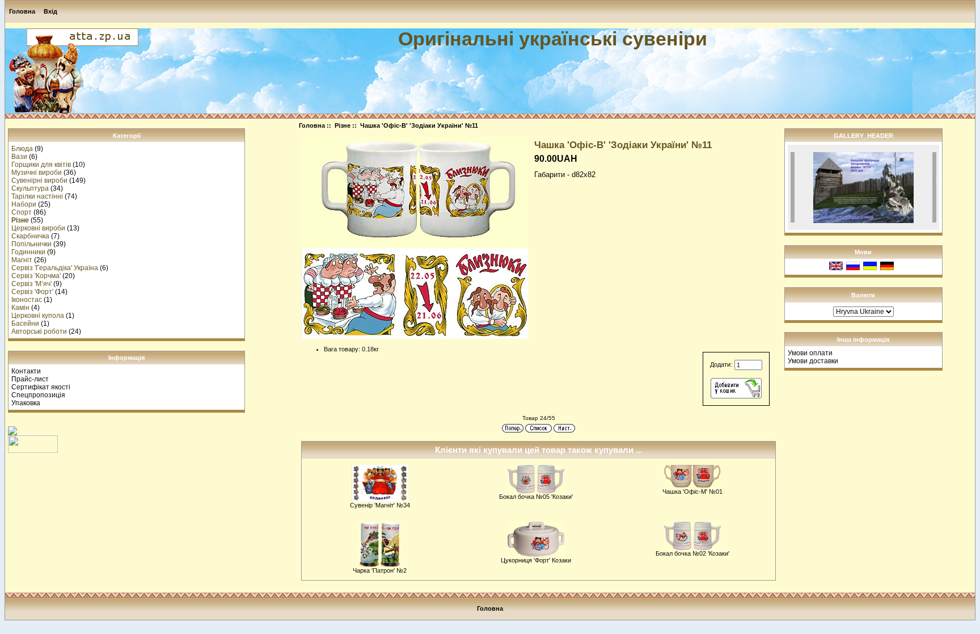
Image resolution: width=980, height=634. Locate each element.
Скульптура (30, 188)
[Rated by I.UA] (33, 450)
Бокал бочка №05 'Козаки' (536, 496)
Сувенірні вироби (39, 180)
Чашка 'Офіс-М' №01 (692, 491)
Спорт (21, 212)
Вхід (50, 11)
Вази (19, 157)
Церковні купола (37, 316)
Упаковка (25, 403)
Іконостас (26, 300)
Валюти (863, 295)
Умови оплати (810, 353)
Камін (20, 308)
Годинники (28, 252)
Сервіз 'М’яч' (31, 284)
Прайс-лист (30, 379)
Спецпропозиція (38, 395)
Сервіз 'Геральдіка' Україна (54, 268)
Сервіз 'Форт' (32, 292)
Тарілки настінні (37, 196)
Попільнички (31, 244)
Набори (23, 204)
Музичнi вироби (36, 173)
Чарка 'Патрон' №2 (380, 570)
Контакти (26, 371)
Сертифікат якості (40, 387)
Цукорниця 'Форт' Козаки (536, 560)
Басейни (25, 324)
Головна (22, 11)
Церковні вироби (38, 228)
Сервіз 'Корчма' (36, 276)
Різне (342, 125)
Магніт (21, 260)
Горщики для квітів (41, 165)
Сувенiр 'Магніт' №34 (380, 505)
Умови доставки (813, 361)
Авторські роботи (39, 331)
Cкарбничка (30, 236)
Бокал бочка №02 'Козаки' (692, 553)
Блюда (22, 149)
